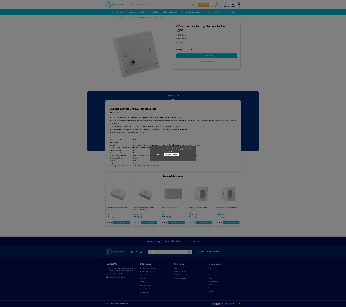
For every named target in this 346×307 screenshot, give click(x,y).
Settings (158, 155)
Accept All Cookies (171, 155)
